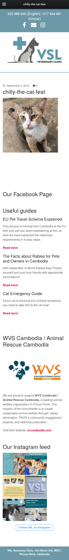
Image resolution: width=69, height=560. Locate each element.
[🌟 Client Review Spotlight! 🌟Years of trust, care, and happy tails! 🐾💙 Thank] (14, 464)
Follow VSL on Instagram (34, 527)
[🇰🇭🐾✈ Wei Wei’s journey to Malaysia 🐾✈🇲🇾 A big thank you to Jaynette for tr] (14, 487)
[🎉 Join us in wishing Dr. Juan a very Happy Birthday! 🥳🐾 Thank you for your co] (36, 510)
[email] (33, 25)
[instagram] (43, 25)
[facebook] (24, 25)
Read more (10, 247)
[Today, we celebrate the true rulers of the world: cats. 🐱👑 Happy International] (14, 510)
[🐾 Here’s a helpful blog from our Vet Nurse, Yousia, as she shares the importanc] (36, 464)
